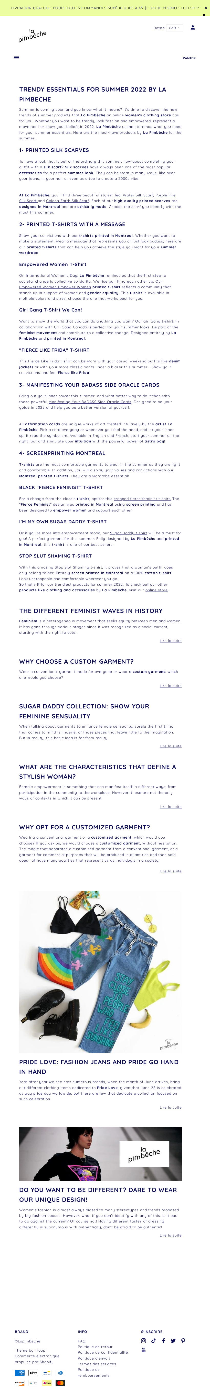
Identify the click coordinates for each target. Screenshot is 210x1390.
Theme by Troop (30, 1350)
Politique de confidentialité (103, 1352)
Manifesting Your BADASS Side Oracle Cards (90, 401)
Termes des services (97, 1364)
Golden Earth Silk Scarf (67, 200)
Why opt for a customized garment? (84, 827)
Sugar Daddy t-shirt (128, 533)
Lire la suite (171, 640)
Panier (189, 58)
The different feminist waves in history (91, 611)
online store (156, 590)
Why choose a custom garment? (76, 661)
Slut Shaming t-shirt (83, 567)
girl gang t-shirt (158, 321)
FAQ (82, 1341)
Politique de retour (95, 1346)
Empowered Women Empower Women (55, 287)
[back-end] (100, 972)
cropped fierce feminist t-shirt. (142, 498)
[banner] (32, 34)
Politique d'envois (94, 1358)
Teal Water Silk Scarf (133, 195)
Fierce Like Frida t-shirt (49, 361)
